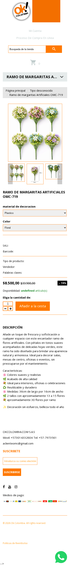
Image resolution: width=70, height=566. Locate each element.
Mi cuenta (35, 31)
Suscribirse (12, 472)
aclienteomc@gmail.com (18, 443)
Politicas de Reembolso (15, 543)
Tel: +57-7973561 (45, 437)
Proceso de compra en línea (35, 38)
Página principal (15, 90)
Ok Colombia (23, 267)
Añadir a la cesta (32, 306)
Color (6, 221)
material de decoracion (19, 206)
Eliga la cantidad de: (17, 297)
